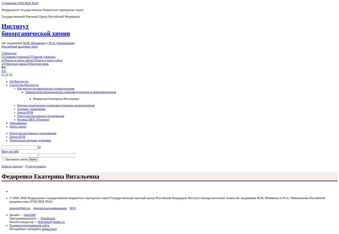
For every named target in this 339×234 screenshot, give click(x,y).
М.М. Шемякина (34, 43)
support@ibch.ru (19, 208)
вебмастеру (49, 229)
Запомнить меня (16, 159)
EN (4, 71)
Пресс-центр (17, 126)
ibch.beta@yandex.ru (51, 222)
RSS (73, 208)
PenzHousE (48, 218)
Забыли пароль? (12, 166)
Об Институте (18, 81)
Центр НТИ (25, 112)
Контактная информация (50, 208)
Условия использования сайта (29, 225)
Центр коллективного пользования (40, 116)
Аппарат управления (31, 109)
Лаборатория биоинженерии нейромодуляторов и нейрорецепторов (70, 92)
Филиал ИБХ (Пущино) (33, 119)
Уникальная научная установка (30, 140)
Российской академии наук (20, 46)
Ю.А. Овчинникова (62, 43)
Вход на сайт (10, 151)
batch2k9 (30, 215)
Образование (18, 123)
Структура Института (24, 85)
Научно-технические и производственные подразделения (55, 105)
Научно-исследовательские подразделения (45, 88)
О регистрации (36, 166)
